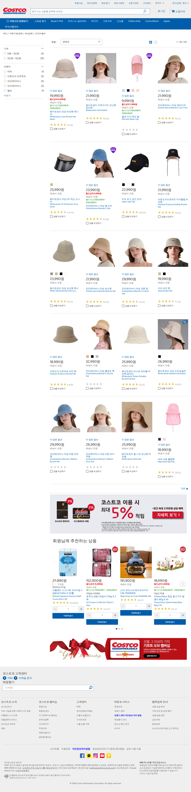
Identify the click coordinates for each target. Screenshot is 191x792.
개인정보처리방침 (81, 748)
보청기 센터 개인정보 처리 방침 (128, 715)
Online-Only (134, 21)
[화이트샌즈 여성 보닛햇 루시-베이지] (56, 274)
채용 (3, 728)
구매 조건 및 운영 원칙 (161, 711)
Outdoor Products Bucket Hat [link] (63, 373)
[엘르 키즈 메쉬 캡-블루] (123, 90)
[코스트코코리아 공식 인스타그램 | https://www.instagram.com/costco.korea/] (95, 756)
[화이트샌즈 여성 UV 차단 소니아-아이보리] (56, 185)
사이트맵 (54, 748)
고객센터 (82, 701)
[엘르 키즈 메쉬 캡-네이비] (128, 90)
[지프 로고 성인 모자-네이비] (133, 185)
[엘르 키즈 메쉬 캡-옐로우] (138, 90)
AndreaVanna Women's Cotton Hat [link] (135, 292)
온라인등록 (44, 719)
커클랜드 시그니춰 (9, 715)
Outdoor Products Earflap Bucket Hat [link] (172, 205)
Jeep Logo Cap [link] (128, 201)
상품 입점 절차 (158, 715)
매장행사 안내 (120, 719)
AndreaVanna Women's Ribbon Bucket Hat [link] (63, 460)
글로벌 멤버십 (45, 737)
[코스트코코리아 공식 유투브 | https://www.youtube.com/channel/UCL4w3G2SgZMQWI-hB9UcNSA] (102, 756)
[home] (15, 10)
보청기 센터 (119, 711)
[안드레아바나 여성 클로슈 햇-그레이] (97, 356)
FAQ (78, 706)
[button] (146, 11)
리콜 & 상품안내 (83, 715)
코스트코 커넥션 (8, 724)
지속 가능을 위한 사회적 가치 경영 (16, 711)
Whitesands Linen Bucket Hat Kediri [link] (63, 117)
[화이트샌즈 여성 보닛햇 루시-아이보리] (66, 274)
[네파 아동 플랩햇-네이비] (159, 439)
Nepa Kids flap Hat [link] (166, 461)
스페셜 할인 (40, 21)
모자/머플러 (40, 33)
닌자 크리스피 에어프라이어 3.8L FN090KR (134, 592)
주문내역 (43, 728)
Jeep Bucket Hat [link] (165, 290)
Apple (167, 21)
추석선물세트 (11, 26)
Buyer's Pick (57, 21)
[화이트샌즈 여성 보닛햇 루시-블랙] (61, 274)
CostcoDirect (152, 21)
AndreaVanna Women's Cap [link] (98, 208)
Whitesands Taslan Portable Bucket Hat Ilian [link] (134, 377)
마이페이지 (44, 724)
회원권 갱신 (44, 711)
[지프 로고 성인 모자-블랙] (123, 185)
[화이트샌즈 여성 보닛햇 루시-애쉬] (52, 274)
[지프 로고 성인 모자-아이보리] (128, 185)
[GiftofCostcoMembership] (118, 658)
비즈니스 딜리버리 (77, 21)
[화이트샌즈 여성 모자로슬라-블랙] (159, 356)
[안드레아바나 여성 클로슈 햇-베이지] (87, 356)
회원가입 (43, 706)
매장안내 (118, 706)
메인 (5, 33)
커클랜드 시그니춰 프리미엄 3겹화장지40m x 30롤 (67, 592)
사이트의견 (81, 719)
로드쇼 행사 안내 (121, 724)
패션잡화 (29, 33)
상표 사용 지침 (133, 748)
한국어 (158, 3)
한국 (184, 3)
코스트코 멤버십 (48, 701)
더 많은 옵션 (56, 90)
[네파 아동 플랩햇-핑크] (164, 439)
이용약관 (65, 748)
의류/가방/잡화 (16, 33)
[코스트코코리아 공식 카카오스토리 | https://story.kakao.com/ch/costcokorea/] (109, 756)
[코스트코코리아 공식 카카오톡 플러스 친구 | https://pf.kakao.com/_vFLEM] (89, 756)
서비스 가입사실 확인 (149, 773)
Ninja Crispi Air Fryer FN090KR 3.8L (135, 596)
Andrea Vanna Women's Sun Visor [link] (173, 107)
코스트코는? (6, 706)
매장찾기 (9, 682)
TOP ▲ (184, 488)
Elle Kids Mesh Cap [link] (130, 119)
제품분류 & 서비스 (9, 719)
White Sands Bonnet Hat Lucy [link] (63, 290)
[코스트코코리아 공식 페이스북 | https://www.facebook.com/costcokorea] (82, 756)
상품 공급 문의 (158, 706)
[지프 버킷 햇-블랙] (164, 274)
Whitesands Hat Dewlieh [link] (96, 110)
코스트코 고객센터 (15, 673)
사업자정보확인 (22, 770)
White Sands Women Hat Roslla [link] (171, 373)
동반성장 (156, 724)
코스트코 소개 (9, 701)
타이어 (94, 21)
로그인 (161, 11)
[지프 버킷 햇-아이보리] (169, 274)
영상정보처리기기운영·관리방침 (108, 748)
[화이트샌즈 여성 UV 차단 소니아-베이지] (52, 185)
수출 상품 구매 (83, 724)
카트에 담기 (68, 616)
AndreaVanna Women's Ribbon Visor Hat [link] (99, 460)
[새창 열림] (6, 777)
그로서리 (107, 21)
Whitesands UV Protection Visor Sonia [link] (64, 205)
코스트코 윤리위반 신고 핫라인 (165, 728)
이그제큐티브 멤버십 (48, 715)
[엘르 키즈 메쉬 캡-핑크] (133, 90)
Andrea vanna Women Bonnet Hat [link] (100, 291)
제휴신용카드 (45, 732)
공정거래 (156, 719)
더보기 (7, 95)
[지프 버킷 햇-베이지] (159, 274)
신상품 (120, 21)
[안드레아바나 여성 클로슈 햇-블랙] (92, 356)
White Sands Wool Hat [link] (131, 459)
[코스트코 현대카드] (118, 532)
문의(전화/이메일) (84, 711)
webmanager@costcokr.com (102, 768)
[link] (65, 82)
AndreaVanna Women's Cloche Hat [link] (99, 374)
